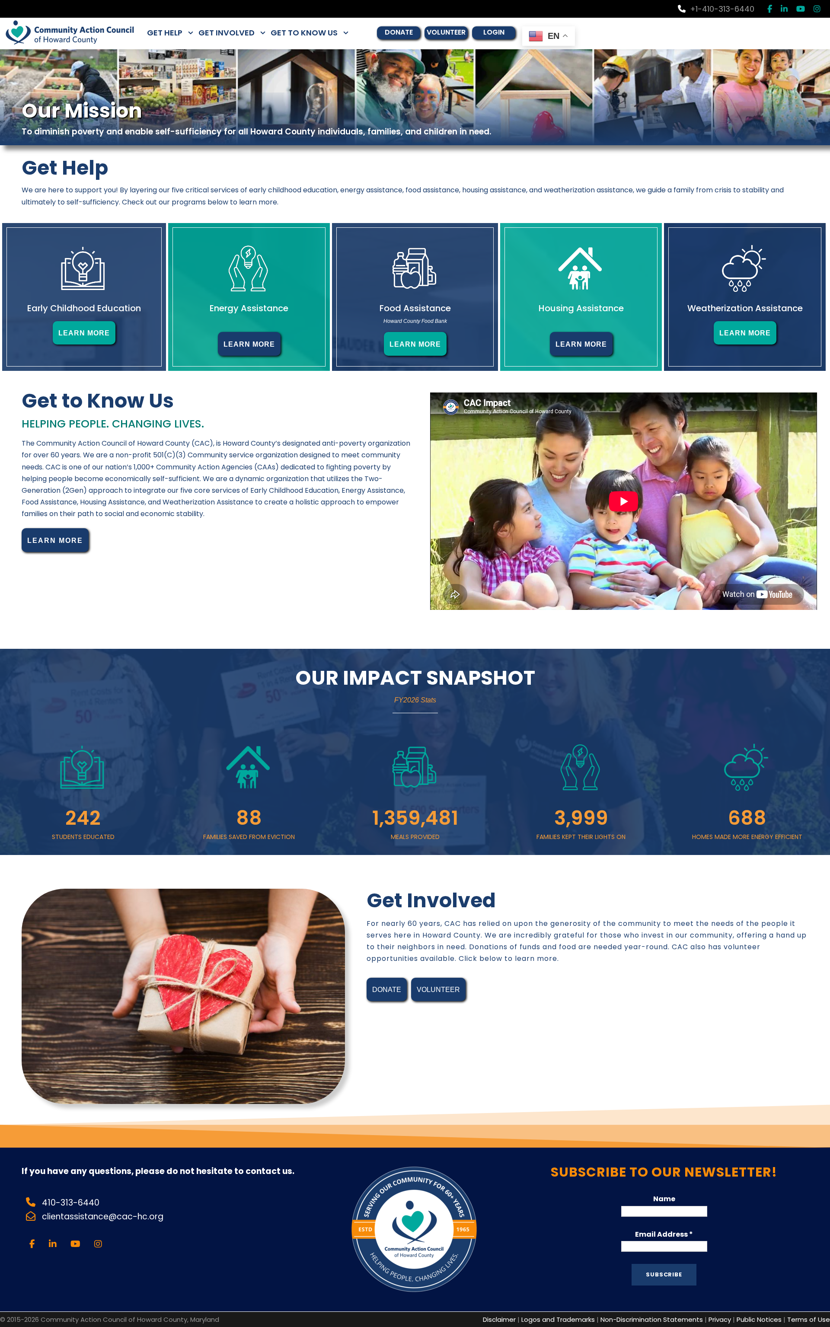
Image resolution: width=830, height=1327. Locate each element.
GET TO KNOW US (304, 32)
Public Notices (759, 1319)
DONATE (399, 32)
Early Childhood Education (84, 308)
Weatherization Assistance (745, 308)
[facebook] (769, 8)
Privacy (720, 1319)
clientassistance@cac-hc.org (104, 1216)
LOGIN (493, 32)
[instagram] (817, 8)
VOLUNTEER (446, 32)
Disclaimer (499, 1319)
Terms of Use (808, 1319)
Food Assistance (415, 308)
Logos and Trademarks (558, 1319)
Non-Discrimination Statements (651, 1319)
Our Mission (82, 110)
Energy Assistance (249, 308)
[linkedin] (784, 8)
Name (664, 1199)
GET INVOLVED (226, 32)
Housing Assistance (581, 308)
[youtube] (800, 8)
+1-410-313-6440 (722, 8)
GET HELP (164, 32)
